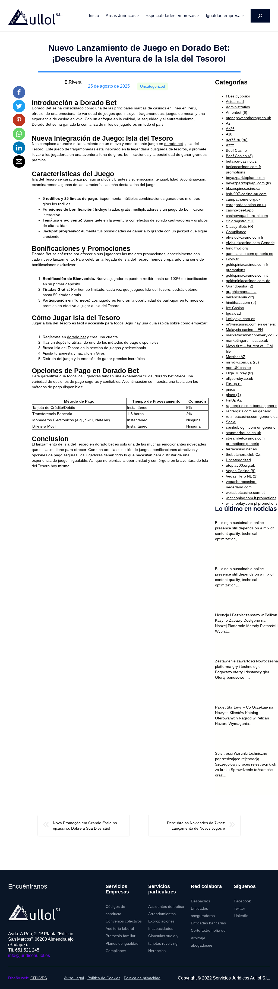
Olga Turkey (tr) (239, 373)
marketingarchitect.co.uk (247, 340)
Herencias (157, 951)
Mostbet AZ (235, 357)
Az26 (230, 129)
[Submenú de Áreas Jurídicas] (138, 15)
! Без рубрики (238, 96)
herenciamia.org (240, 297)
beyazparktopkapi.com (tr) (248, 183)
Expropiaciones (161, 921)
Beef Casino (236, 150)
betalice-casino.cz (241, 161)
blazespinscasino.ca (243, 188)
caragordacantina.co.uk (246, 205)
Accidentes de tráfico (166, 907)
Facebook (242, 901)
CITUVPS (38, 978)
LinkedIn (241, 916)
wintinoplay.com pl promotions (251, 503)
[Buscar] (260, 15)
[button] (19, 92)
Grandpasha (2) (239, 286)
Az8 (229, 134)
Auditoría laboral (120, 929)
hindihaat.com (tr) (241, 302)
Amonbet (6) (236, 112)
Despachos (200, 901)
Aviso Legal (74, 978)
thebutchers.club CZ (243, 454)
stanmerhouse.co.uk (243, 433)
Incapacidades (160, 929)
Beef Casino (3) (239, 156)
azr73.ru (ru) (237, 139)
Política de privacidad (142, 978)
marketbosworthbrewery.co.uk (251, 335)
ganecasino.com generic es (249, 253)
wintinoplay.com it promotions (251, 498)
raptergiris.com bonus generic (251, 405)
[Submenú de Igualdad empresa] (243, 15)
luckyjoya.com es (240, 319)
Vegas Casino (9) (240, 471)
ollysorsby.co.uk (239, 378)
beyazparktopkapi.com (245, 177)
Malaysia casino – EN (244, 329)
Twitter (239, 908)
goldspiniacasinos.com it (247, 275)
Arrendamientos (162, 914)
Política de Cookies (103, 978)
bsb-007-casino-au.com (246, 194)
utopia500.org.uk (240, 465)
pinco (230, 389)
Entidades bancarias (208, 923)
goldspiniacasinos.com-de (248, 281)
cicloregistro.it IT (240, 221)
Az (228, 123)
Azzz (230, 145)
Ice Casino (235, 308)
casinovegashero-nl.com (247, 215)
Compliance (236, 232)
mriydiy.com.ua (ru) (242, 362)
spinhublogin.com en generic (250, 427)
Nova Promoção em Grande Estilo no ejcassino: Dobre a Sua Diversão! (85, 825)
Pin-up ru (234, 384)
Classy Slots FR (239, 226)
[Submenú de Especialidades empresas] (198, 15)
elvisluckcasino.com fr (244, 237)
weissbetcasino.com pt (245, 492)
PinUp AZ (234, 400)
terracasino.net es (241, 449)
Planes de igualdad (122, 943)
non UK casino (238, 367)
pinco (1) (233, 395)
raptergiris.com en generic (248, 411)
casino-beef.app (240, 210)
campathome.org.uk (243, 199)
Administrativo (238, 107)
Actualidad (235, 101)
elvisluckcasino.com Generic (250, 243)
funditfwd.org (237, 248)
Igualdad (233, 313)
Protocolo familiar (120, 936)
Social (231, 422)
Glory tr (232, 259)
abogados (201, 945)
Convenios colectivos (124, 921)
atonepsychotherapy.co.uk (248, 118)
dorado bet (173, 143)
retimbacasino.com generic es (251, 416)
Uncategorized (152, 86)
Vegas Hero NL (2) (242, 476)
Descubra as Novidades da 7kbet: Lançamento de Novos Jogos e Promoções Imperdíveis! (196, 826)
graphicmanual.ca (241, 291)
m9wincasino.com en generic (251, 324)
